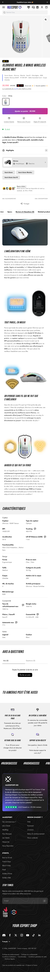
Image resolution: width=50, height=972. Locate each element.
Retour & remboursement (35, 834)
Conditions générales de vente (37, 957)
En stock (7, 129)
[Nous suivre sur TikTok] (33, 935)
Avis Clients (6, 826)
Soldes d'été (6, 877)
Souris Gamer (9, 172)
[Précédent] (2, 2)
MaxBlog (5, 830)
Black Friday (6, 865)
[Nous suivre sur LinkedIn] (39, 935)
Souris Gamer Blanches (25, 172)
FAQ (28, 822)
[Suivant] (47, 2)
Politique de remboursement (10, 954)
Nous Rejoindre (7, 846)
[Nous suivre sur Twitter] (15, 935)
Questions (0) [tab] (30, 660)
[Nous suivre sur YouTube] (27, 935)
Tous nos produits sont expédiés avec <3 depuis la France (19, 965)
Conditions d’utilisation (9, 957)
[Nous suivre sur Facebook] (9, 935)
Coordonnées (22, 957)
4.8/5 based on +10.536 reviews (29, 807)
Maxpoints (5, 842)
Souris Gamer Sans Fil (11, 177)
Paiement (30, 826)
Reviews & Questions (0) (25, 212)
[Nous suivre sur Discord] (3, 935)
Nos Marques (7, 834)
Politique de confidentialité (29, 954)
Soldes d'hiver (7, 873)
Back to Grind (7, 857)
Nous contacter (32, 838)
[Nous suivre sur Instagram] (21, 935)
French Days (6, 861)
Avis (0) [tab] (5, 660)
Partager (26, 204)
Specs (9, 212)
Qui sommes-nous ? (9, 822)
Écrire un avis (25, 675)
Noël (4, 869)
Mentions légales (10, 959)
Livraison (30, 830)
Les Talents (6, 838)
